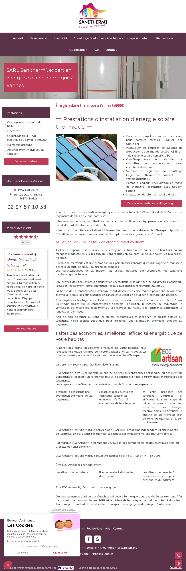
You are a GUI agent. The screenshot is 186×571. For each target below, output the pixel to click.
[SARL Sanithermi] (93, 28)
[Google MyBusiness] (97, 539)
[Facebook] (88, 539)
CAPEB (113, 567)
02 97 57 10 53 (26, 207)
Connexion (176, 567)
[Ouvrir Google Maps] (178, 563)
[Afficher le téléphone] (178, 555)
